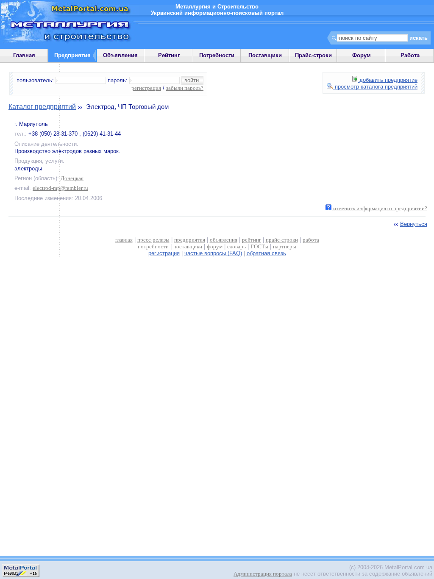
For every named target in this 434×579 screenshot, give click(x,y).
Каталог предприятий (42, 106)
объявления (223, 240)
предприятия (189, 240)
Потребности (216, 55)
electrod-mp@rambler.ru (60, 188)
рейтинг (251, 240)
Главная (24, 55)
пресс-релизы (153, 240)
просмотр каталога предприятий (375, 87)
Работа (410, 55)
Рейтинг (169, 55)
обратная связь (266, 253)
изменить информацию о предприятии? (379, 208)
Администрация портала (263, 574)
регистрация (146, 88)
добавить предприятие (387, 80)
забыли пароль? (184, 88)
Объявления (120, 55)
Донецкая (72, 178)
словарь (236, 246)
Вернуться (413, 224)
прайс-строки (282, 240)
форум (215, 246)
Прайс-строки (313, 55)
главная (124, 240)
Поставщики (265, 55)
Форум (361, 55)
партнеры (284, 246)
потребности (153, 246)
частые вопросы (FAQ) (213, 253)
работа (311, 240)
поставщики (187, 246)
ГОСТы (259, 246)
